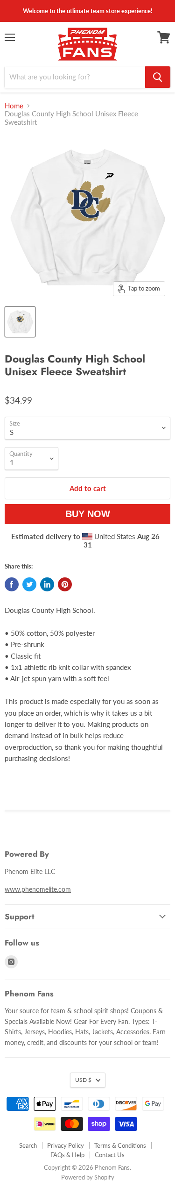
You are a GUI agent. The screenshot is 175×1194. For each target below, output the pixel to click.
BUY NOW (87, 514)
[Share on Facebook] (12, 584)
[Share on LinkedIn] (47, 584)
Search (28, 1145)
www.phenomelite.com (38, 889)
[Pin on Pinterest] (65, 584)
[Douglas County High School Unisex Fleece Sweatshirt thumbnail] (20, 322)
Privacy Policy (65, 1145)
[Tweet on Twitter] (29, 584)
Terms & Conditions (120, 1145)
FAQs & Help (67, 1154)
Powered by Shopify (87, 1177)
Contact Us (110, 1154)
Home (14, 106)
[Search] (157, 77)
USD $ (83, 1079)
